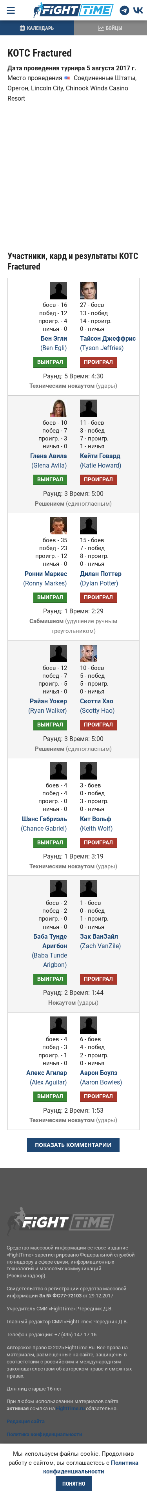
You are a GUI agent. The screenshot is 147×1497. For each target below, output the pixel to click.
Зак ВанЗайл (100, 941)
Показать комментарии (73, 1144)
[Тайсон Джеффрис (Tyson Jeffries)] (90, 297)
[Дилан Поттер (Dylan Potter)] (90, 532)
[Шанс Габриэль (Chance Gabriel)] (56, 777)
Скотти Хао (97, 705)
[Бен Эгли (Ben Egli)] (56, 297)
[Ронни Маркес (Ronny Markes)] (56, 532)
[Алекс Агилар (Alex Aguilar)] (56, 1031)
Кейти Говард (101, 460)
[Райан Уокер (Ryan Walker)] (56, 660)
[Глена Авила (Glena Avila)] (56, 414)
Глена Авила (48, 460)
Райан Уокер (47, 705)
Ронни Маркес (45, 578)
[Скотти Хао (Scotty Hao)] (90, 660)
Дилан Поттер (101, 578)
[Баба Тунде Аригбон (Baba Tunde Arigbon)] (56, 895)
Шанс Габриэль (44, 823)
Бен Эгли (53, 343)
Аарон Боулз (101, 1077)
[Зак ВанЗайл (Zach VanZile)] (90, 895)
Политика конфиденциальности (44, 1434)
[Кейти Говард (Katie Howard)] (90, 414)
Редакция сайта (26, 1421)
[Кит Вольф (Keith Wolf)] (90, 777)
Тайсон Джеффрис (108, 343)
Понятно (73, 1483)
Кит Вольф (96, 823)
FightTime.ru (70, 1408)
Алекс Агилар (46, 1077)
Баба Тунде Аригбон (49, 951)
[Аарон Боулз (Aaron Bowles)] (90, 1031)
